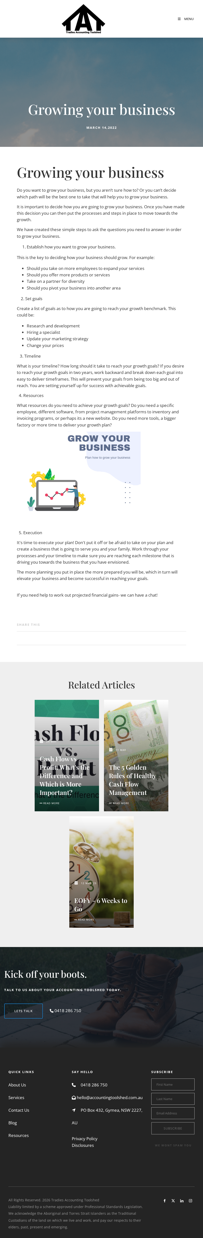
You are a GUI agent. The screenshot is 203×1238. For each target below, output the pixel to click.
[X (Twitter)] (173, 1201)
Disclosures (83, 1145)
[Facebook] (164, 1201)
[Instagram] (190, 1201)
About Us (17, 1085)
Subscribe (173, 1128)
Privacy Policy (85, 1138)
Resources (18, 1135)
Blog (12, 1123)
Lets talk (13, 1006)
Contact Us (18, 1110)
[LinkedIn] (182, 1201)
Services (16, 1097)
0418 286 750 (94, 1085)
